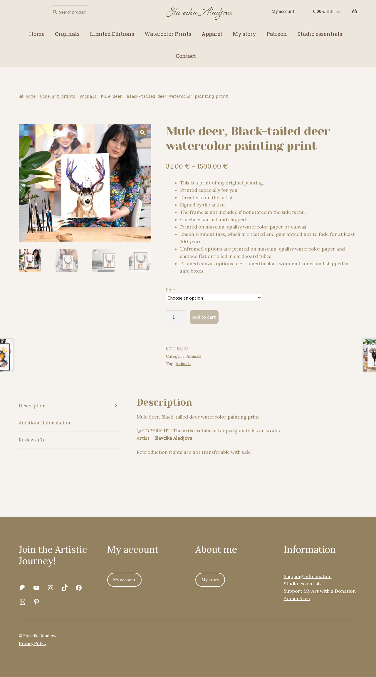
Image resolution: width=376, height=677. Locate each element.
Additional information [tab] (44, 423)
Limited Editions (112, 33)
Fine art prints (57, 96)
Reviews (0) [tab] (31, 440)
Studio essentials (319, 33)
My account (283, 11)
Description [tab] (32, 406)
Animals (88, 96)
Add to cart (204, 317)
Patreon (276, 33)
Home (37, 33)
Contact (186, 55)
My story (244, 33)
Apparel (212, 33)
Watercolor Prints (168, 33)
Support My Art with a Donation (320, 591)
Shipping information (308, 576)
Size (170, 290)
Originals (67, 33)
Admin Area (297, 598)
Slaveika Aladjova (173, 438)
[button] (142, 132)
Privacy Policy (32, 643)
